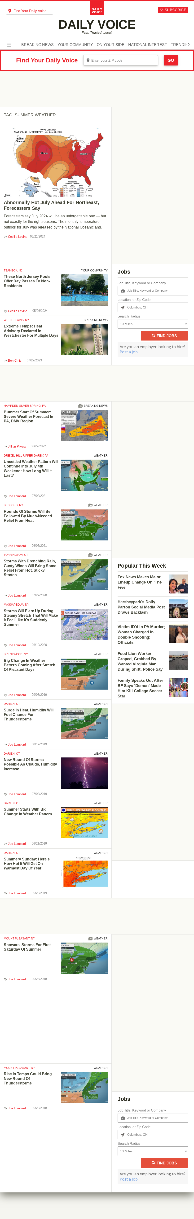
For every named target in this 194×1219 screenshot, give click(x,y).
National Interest (147, 45)
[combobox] (29, 10)
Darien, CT (12, 703)
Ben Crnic (15, 360)
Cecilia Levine (17, 236)
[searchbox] (33, 11)
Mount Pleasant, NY (19, 938)
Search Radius (129, 316)
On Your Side (110, 45)
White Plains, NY (16, 320)
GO (171, 60)
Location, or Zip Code (134, 299)
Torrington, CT (16, 554)
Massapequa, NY (16, 604)
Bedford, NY (13, 505)
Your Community (75, 45)
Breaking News (37, 45)
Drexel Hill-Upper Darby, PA (26, 455)
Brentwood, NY (16, 654)
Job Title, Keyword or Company (142, 283)
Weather (101, 455)
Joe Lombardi (17, 496)
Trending (181, 45)
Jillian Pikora (17, 446)
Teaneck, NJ (13, 270)
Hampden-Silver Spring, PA (25, 405)
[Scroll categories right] (189, 44)
